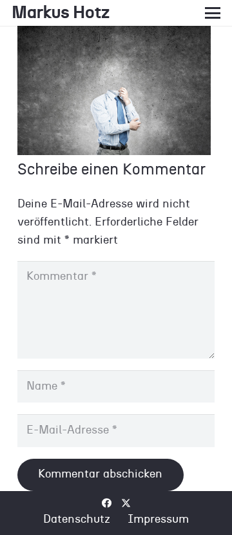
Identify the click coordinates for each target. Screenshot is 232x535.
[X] (126, 503)
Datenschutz (76, 519)
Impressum (158, 519)
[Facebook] (106, 503)
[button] (213, 13)
